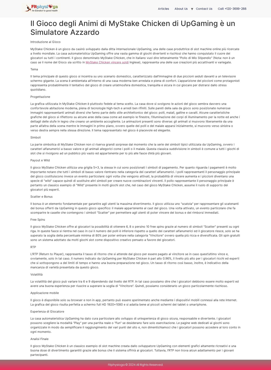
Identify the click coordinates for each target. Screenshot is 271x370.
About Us (181, 9)
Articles (163, 9)
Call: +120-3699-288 (232, 9)
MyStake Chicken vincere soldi (107, 62)
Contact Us (204, 9)
